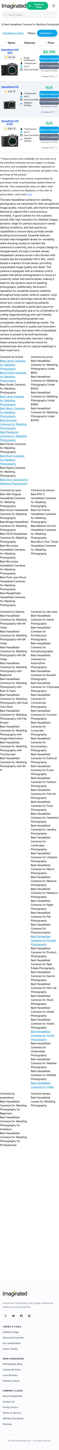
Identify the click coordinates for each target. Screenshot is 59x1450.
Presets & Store (11, 1380)
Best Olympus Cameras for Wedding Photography (13, 424)
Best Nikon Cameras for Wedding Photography (12, 412)
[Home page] (14, 6)
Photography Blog (12, 1364)
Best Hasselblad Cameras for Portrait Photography (43, 940)
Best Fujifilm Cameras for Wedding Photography (13, 376)
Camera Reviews (12, 1369)
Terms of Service (12, 1412)
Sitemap (7, 1424)
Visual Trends (10, 1348)
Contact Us (9, 1401)
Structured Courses (13, 1337)
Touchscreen (30, 63)
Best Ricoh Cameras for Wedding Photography (12, 459)
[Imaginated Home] (15, 1293)
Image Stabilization (29, 58)
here (29, 194)
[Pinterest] (29, 1316)
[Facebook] (21, 1316)
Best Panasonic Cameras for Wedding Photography (13, 436)
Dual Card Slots (31, 69)
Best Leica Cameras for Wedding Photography (12, 400)
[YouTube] (13, 1316)
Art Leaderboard (11, 1343)
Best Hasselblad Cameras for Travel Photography (42, 1035)
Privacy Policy (10, 1407)
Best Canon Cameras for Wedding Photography (13, 364)
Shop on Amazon (49, 58)
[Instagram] (6, 1316)
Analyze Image (11, 1332)
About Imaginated (12, 1396)
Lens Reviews (10, 1375)
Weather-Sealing (28, 103)
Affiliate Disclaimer (13, 1418)
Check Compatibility (49, 66)
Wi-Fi (26, 66)
